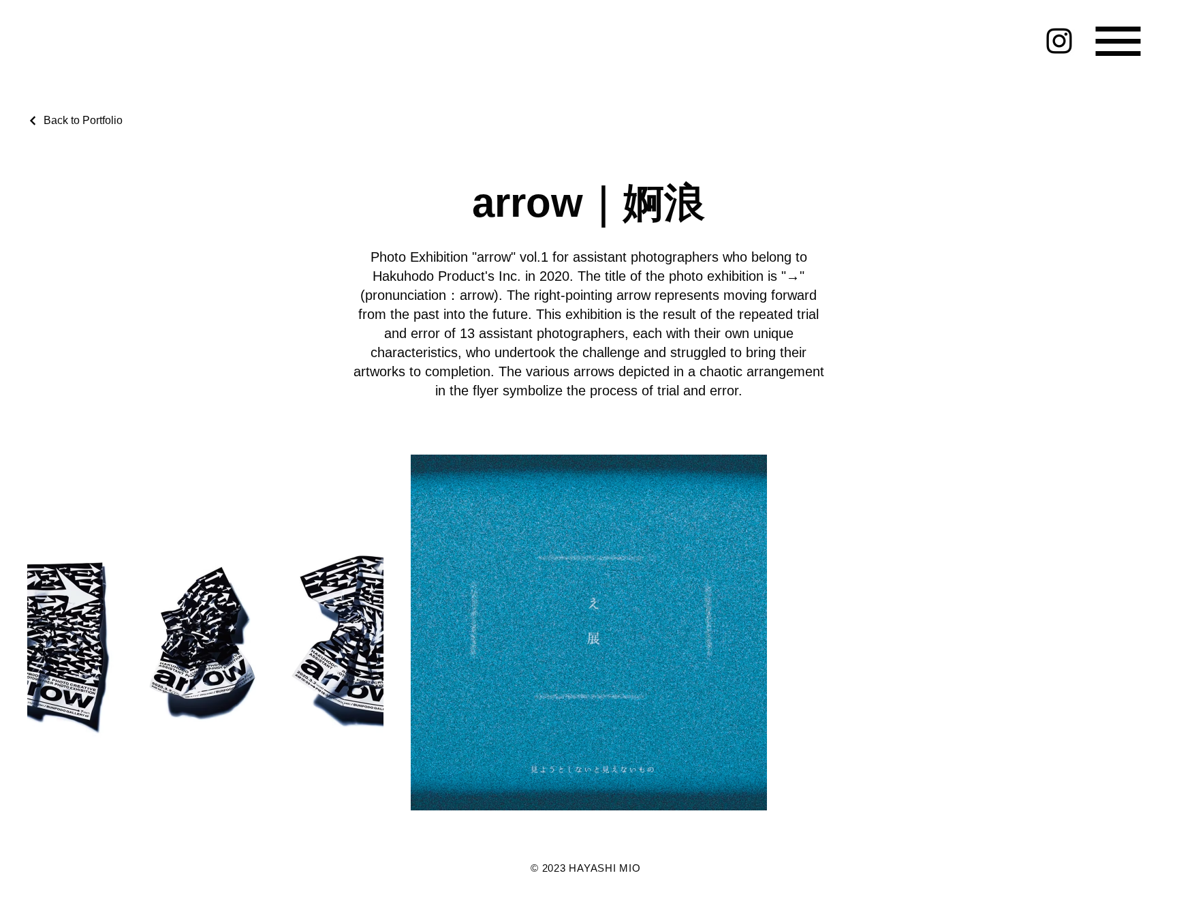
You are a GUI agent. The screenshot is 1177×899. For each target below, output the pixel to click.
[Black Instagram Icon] (1059, 41)
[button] (1118, 41)
